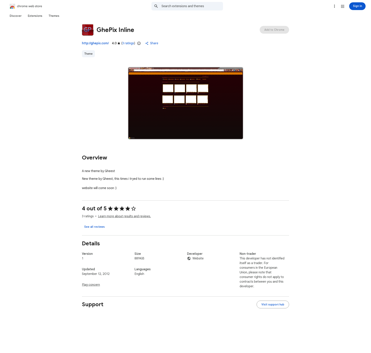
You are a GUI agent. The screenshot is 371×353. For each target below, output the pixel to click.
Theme (88, 53)
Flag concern (91, 285)
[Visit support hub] (273, 304)
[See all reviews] (94, 226)
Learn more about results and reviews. (124, 216)
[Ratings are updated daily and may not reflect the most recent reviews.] (139, 43)
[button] (342, 6)
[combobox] (192, 6)
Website (198, 258)
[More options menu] (334, 6)
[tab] (16, 15)
